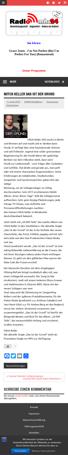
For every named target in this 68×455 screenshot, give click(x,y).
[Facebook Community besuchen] (53, 3)
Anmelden (34, 432)
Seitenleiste (52, 81)
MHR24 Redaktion (33, 101)
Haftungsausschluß (34, 426)
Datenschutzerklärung (34, 420)
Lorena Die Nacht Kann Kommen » (42, 378)
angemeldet (22, 395)
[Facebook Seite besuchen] (48, 3)
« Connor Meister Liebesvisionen (24, 375)
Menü (13, 81)
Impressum (34, 413)
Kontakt (34, 407)
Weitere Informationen (43, 451)
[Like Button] (8, 346)
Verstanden (20, 451)
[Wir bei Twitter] (59, 3)
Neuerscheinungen (15, 365)
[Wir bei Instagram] (65, 3)
